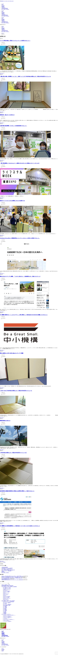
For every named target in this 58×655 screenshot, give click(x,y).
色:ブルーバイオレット (6, 598)
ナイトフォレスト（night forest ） (9, 619)
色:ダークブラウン (6, 593)
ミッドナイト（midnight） (7, 621)
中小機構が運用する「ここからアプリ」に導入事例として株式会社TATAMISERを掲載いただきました (24, 314)
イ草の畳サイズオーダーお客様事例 (7, 568)
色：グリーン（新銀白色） (7, 604)
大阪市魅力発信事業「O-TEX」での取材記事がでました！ (13, 125)
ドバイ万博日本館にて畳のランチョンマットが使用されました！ (15, 40)
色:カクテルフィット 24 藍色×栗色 (8, 601)
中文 (2, 4)
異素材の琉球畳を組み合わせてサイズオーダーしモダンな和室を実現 (12, 579)
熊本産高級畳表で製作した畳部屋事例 (7, 585)
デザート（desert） (6, 620)
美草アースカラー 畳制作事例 (6, 570)
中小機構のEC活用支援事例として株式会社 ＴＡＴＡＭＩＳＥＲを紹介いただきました (20, 525)
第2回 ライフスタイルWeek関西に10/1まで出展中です (12, 200)
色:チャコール (5, 594)
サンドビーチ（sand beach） (7, 616)
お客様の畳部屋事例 (5, 8)
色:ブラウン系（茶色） (6, 596)
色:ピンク (4, 595)
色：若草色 (5, 610)
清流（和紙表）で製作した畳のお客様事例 (8, 600)
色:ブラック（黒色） (6, 597)
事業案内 (3, 6)
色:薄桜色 (4, 612)
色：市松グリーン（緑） (7, 587)
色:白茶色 (4, 608)
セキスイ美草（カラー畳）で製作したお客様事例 (9, 586)
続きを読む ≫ (2, 73)
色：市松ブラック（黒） (7, 588)
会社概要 (3, 5)
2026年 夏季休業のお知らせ (6, 578)
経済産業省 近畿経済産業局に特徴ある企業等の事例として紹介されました (17, 491)
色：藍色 (4, 611)
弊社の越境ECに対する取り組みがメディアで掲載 (11, 353)
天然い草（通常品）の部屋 (6, 584)
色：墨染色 (5, 606)
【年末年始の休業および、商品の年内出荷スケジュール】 (13, 452)
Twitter (3, 648)
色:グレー (4, 592)
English (3, 10)
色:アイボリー (5, 590)
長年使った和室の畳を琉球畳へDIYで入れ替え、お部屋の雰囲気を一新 (12, 576)
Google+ (3, 650)
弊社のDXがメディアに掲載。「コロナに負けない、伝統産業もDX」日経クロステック (20, 276)
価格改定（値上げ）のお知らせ (7, 114)
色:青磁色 (4, 613)
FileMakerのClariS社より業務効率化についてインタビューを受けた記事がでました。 (20, 238)
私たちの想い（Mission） (5, 9)
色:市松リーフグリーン (6, 589)
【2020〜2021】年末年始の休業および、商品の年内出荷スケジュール (16, 390)
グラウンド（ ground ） (7, 617)
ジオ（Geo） (5, 618)
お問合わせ (3, 7)
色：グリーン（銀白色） (7, 602)
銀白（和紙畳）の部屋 (6, 605)
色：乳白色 (5, 603)
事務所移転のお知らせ (5, 420)
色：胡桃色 (5, 609)
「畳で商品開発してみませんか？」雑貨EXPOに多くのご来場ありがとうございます (19, 163)
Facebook (3, 649)
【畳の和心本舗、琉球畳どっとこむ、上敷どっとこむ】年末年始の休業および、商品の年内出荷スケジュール (25, 76)
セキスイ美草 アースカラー (6, 614)
